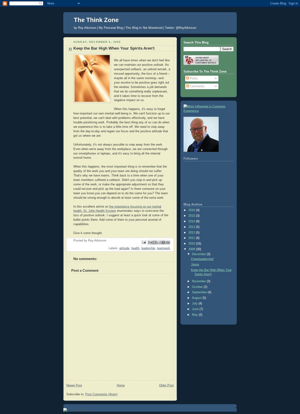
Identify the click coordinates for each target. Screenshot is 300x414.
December (199, 254)
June (195, 309)
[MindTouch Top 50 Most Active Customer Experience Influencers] (209, 111)
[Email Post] (143, 242)
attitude (124, 248)
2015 (192, 215)
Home (121, 385)
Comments (197, 86)
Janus (195, 264)
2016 (192, 210)
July (195, 303)
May (195, 314)
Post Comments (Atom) (101, 394)
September (200, 292)
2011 (192, 238)
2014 (192, 221)
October (198, 287)
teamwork (163, 248)
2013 (192, 227)
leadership (148, 248)
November (199, 281)
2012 (192, 232)
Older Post (166, 385)
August (197, 298)
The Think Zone (96, 19)
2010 (192, 243)
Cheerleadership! (202, 259)
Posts (193, 78)
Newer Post (74, 385)
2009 (192, 249)
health (135, 248)
